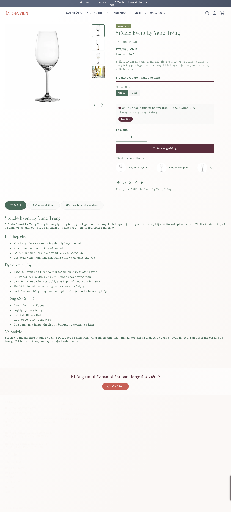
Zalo (64, 423)
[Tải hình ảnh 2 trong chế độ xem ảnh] (98, 44)
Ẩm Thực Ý (12, 482)
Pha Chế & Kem (15, 472)
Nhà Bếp (10, 491)
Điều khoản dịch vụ (190, 508)
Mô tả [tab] (17, 205)
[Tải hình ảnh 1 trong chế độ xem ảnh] (98, 30)
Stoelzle (123, 26)
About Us (67, 404)
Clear (121, 93)
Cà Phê (10, 477)
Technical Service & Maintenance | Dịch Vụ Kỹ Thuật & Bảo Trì (141, 424)
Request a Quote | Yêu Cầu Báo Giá (140, 412)
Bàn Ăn (10, 487)
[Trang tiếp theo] (102, 105)
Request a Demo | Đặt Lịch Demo (139, 417)
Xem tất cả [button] (126, 119)
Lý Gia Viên (22, 508)
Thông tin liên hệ (215, 508)
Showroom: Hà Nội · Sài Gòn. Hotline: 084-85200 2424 (115, 3)
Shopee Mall (69, 418)
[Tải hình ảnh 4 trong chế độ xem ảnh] (98, 72)
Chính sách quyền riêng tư (159, 508)
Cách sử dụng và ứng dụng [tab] (82, 205)
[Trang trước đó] (94, 105)
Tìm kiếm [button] (118, 386)
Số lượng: (122, 129)
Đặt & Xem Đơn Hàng (187, 408)
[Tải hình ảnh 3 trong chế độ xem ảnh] (98, 58)
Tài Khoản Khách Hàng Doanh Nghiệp (199, 412)
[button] (207, 13)
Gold (135, 93)
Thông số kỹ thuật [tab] (44, 205)
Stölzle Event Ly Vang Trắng (152, 189)
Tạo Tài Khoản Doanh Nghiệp (137, 408)
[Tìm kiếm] (207, 13)
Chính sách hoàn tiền (127, 508)
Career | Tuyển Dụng (75, 409)
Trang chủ (123, 189)
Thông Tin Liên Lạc (74, 414)
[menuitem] (87, 404)
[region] (116, 4)
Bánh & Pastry (15, 468)
